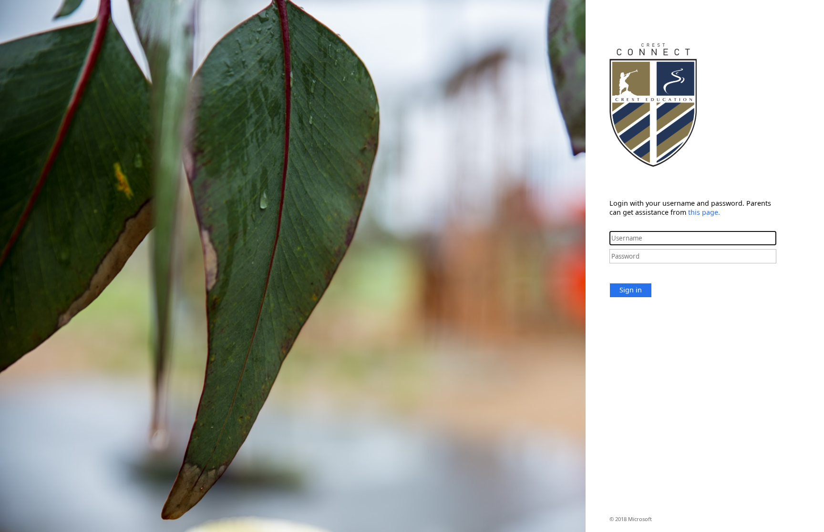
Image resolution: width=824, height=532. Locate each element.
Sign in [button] (630, 289)
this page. (704, 212)
